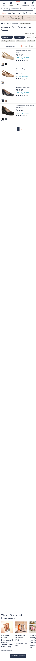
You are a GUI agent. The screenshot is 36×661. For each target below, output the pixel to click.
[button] (3, 4)
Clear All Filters (30, 33)
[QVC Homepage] (2, 23)
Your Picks (11, 13)
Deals (4, 13)
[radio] (3, 64)
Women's (15, 23)
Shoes (8, 23)
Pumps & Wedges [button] (8, 41)
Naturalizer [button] (21, 41)
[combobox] (16, 9)
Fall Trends (27, 13)
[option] (18, 18)
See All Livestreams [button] (18, 656)
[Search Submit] (32, 8)
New (19, 13)
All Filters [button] (10, 46)
